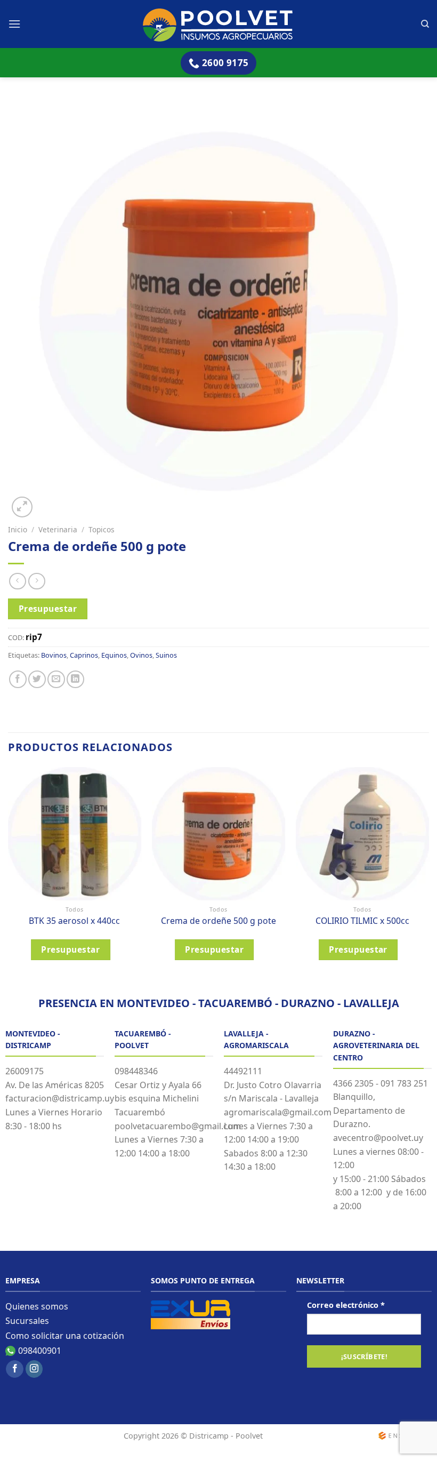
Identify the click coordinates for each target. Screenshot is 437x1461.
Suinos (166, 655)
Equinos (114, 655)
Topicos (101, 529)
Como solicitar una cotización (64, 1336)
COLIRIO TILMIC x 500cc (362, 921)
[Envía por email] (56, 679)
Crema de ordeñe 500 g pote (218, 921)
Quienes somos (36, 1306)
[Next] (428, 872)
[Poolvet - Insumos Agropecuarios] (218, 24)
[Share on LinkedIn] (75, 679)
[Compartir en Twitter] (37, 679)
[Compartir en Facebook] (18, 679)
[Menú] (14, 24)
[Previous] (9, 872)
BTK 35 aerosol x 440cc (74, 921)
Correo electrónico (346, 1305)
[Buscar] (425, 24)
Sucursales (27, 1321)
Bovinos (54, 655)
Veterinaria (57, 529)
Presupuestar (48, 608)
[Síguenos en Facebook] (14, 1369)
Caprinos (84, 655)
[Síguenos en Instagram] (34, 1369)
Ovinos (141, 655)
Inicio (17, 529)
